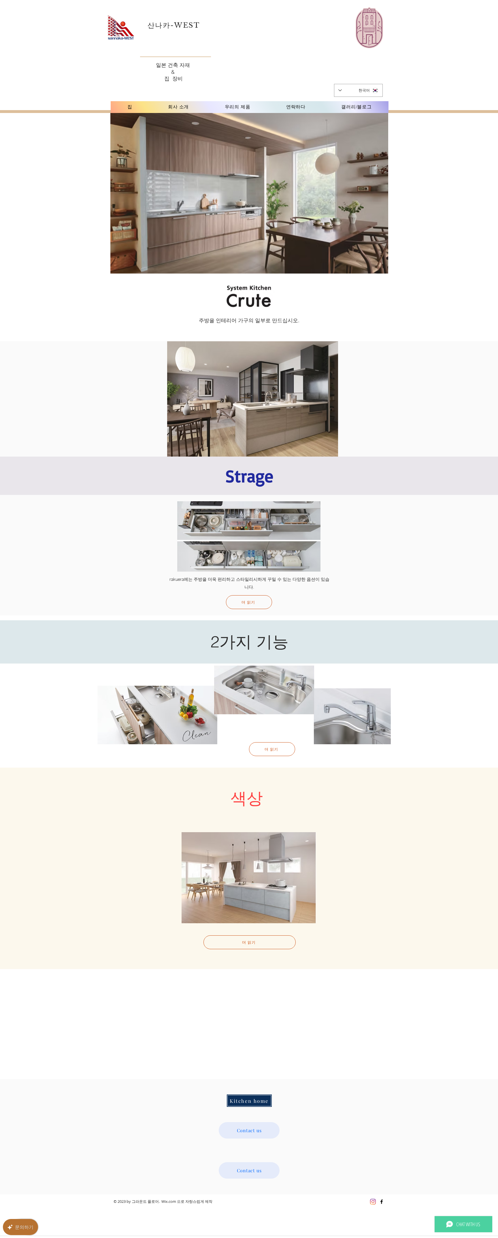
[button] (252, 399)
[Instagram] (373, 1202)
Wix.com (168, 1201)
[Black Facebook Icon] (381, 1202)
